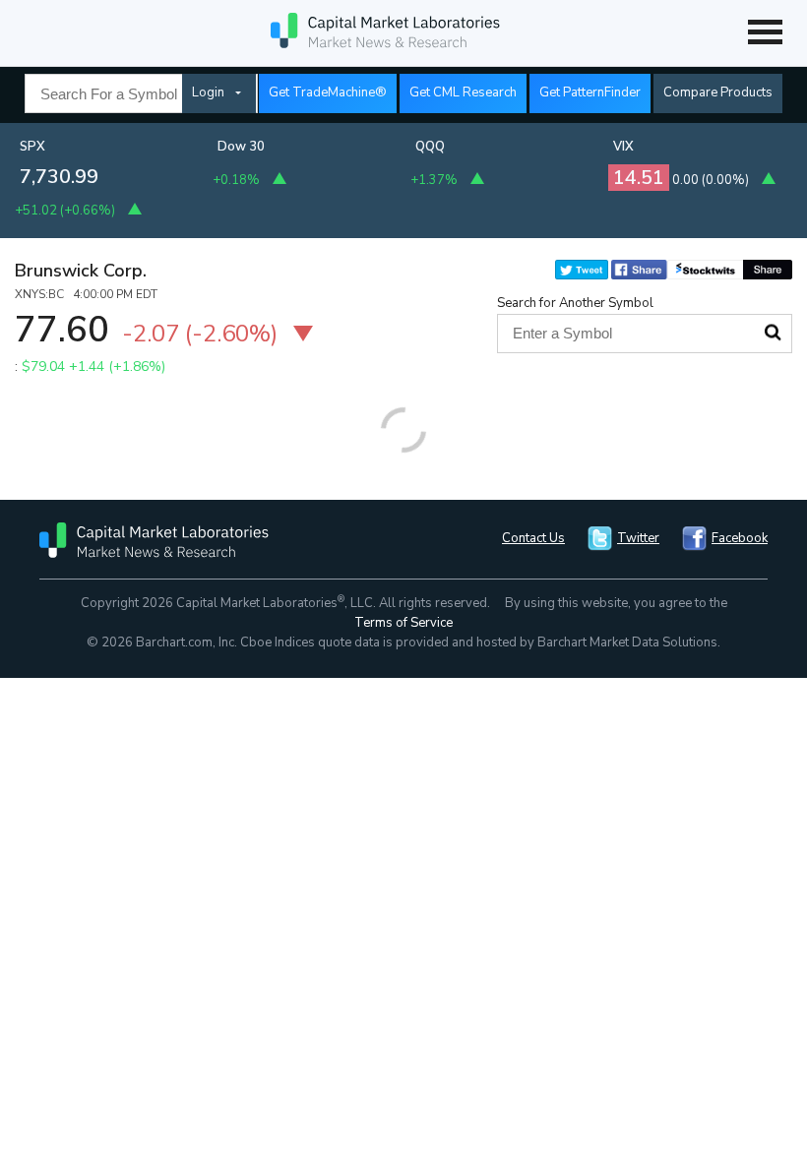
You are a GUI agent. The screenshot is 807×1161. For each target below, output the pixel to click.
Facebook (740, 538)
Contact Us (533, 538)
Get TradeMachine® (328, 92)
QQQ (430, 146)
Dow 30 (241, 146)
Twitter (638, 538)
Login (208, 92)
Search (772, 332)
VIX (623, 146)
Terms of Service (403, 623)
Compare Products (718, 92)
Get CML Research (463, 92)
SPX (32, 146)
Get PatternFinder (590, 92)
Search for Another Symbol (575, 303)
